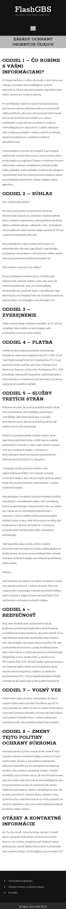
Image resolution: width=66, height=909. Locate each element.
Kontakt (12, 892)
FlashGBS (33, 9)
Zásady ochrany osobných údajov (26, 886)
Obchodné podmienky (20, 880)
